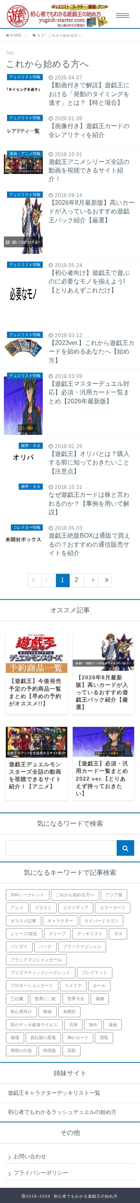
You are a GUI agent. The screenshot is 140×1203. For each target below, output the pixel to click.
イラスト (43, 907)
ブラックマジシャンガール (36, 959)
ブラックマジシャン (82, 946)
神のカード (78, 1037)
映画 (47, 1011)
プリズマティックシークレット (40, 972)
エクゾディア (76, 907)
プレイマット (94, 972)
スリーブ (57, 933)
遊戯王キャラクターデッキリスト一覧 (54, 1093)
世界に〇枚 (45, 998)
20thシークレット (27, 894)
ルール (99, 985)
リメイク (73, 985)
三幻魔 (16, 998)
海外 (93, 1024)
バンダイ (19, 946)
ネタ (118, 933)
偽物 (100, 998)
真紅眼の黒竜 (43, 1037)
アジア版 (113, 894)
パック (45, 946)
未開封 (69, 1011)
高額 (71, 1050)
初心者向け (21, 1011)
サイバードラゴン (101, 920)
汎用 (73, 1024)
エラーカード (113, 907)
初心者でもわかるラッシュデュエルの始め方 (62, 1112)
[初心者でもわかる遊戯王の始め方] (55, 16)
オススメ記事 (23, 920)
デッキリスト (90, 933)
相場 (14, 1037)
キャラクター (60, 920)
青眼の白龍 (21, 1050)
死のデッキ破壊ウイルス (34, 1024)
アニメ (16, 907)
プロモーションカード (31, 985)
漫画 (112, 1024)
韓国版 (49, 1050)
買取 (104, 1037)
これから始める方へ (75, 894)
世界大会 (75, 998)
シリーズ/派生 (23, 933)
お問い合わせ (30, 1156)
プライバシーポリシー (41, 1173)
